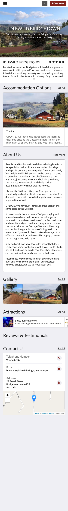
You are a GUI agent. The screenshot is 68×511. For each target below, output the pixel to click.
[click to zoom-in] (13, 293)
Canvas (21, 502)
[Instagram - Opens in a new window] (15, 461)
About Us (8, 489)
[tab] (34, 470)
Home (6, 475)
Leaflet (36, 413)
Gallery (7, 481)
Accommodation (12, 478)
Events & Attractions (14, 484)
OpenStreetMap (48, 413)
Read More (59, 154)
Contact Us (9, 486)
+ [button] (7, 395)
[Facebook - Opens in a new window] (6, 461)
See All (61, 87)
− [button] (7, 400)
